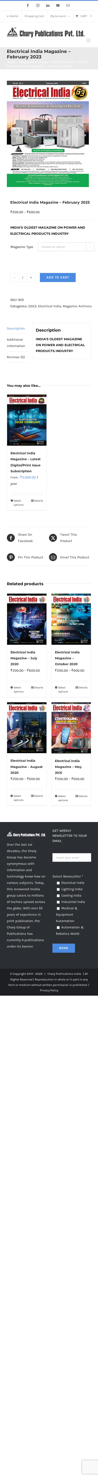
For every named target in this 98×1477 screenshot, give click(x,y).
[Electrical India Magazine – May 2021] (71, 727)
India (77, 973)
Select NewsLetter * (67, 876)
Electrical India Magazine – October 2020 (67, 658)
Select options (18, 502)
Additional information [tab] (16, 342)
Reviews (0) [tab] (16, 357)
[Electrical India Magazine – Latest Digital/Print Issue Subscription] (26, 420)
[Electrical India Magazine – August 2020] (26, 727)
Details (38, 500)
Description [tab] (16, 328)
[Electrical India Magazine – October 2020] (71, 619)
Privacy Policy (49, 990)
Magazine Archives (77, 306)
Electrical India (49, 306)
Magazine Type (21, 247)
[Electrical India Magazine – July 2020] (26, 619)
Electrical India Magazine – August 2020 (26, 767)
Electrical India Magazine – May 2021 (68, 767)
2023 (32, 306)
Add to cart (57, 277)
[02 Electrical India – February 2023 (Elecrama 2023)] (49, 134)
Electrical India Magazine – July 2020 (23, 658)
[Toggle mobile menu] (88, 40)
